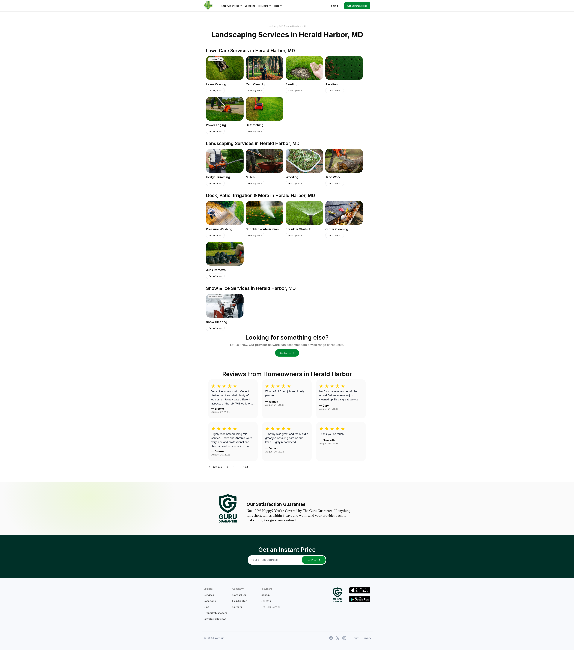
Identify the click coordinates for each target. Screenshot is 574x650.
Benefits (266, 600)
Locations (272, 26)
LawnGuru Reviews (215, 618)
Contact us (286, 352)
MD (281, 26)
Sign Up (265, 594)
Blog (206, 606)
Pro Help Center (270, 606)
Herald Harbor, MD (296, 26)
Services (209, 594)
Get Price (312, 560)
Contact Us (239, 594)
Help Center (239, 600)
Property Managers (215, 612)
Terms (355, 638)
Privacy (366, 638)
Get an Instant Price (357, 5)
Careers (237, 606)
